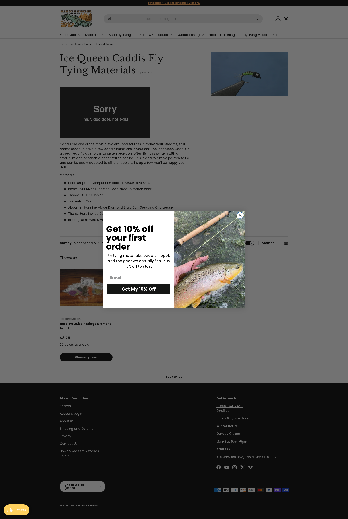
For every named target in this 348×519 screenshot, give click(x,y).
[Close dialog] (240, 215)
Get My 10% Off (139, 289)
